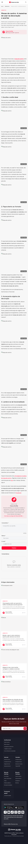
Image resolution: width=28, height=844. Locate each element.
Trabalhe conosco (7, 748)
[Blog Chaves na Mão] (14, 2)
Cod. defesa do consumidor (9, 751)
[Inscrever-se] (25, 728)
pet (12, 480)
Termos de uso (7, 836)
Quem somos (7, 742)
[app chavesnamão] (9, 807)
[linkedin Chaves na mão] (19, 812)
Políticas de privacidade (18, 836)
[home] (14, 829)
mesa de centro (19, 59)
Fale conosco (7, 744)
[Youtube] (8, 812)
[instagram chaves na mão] (15, 812)
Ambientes (7, 6)
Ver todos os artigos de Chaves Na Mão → (14, 516)
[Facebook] (5, 812)
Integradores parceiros (8, 746)
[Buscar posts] (26, 2)
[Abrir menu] (2, 2)
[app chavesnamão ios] (19, 807)
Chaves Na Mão (14, 506)
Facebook (18, 493)
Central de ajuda (7, 795)
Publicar (14, 548)
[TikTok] (12, 812)
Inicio (2, 6)
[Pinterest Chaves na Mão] (22, 812)
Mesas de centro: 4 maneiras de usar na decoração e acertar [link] (19, 6)
